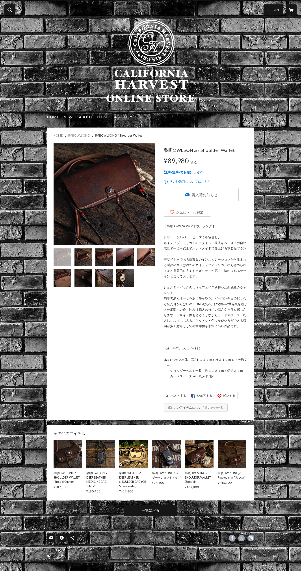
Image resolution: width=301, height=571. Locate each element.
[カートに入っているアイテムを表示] (291, 9)
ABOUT (86, 117)
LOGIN (273, 10)
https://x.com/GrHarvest (241, 538)
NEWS (68, 117)
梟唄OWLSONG (79, 135)
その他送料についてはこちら (190, 181)
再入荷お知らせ (205, 195)
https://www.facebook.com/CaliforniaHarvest (232, 538)
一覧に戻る (150, 510)
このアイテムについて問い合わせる (198, 407)
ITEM (102, 117)
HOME (53, 117)
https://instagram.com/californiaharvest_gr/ (250, 538)
